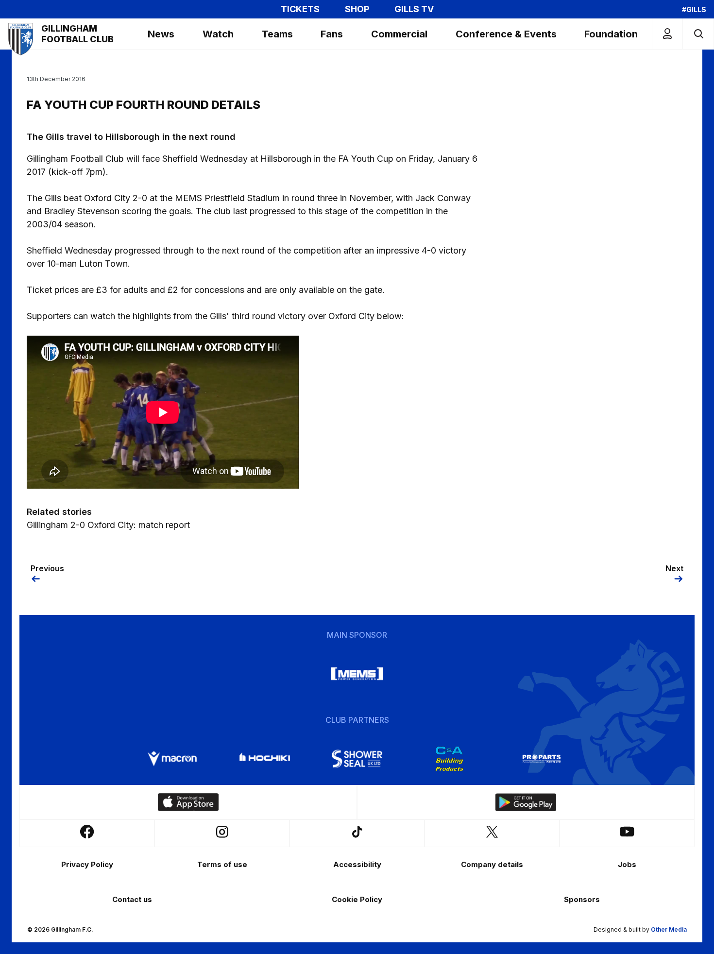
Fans (332, 34)
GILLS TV (414, 9)
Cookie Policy (357, 899)
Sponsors (582, 899)
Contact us (132, 899)
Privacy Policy (87, 864)
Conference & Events (506, 34)
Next (674, 568)
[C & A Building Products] (449, 758)
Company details (492, 864)
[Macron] (172, 758)
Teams (277, 34)
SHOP (357, 9)
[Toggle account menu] (667, 33)
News (161, 34)
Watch (218, 34)
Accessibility (357, 864)
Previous (47, 568)
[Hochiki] (264, 758)
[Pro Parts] (541, 758)
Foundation (611, 34)
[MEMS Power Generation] (357, 673)
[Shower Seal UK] (357, 758)
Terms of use (222, 864)
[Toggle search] (698, 33)
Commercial (399, 34)
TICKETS (300, 9)
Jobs (627, 864)
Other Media (669, 929)
